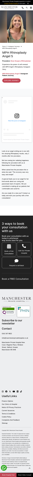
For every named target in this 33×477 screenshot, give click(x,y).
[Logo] (9, 7)
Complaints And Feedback (11, 420)
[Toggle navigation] (30, 7)
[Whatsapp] (4, 467)
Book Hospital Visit (8, 475)
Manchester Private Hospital (16, 430)
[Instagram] (3, 391)
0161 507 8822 (7, 333)
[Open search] (27, 7)
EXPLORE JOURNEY (11, 80)
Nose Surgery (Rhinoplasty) (21, 61)
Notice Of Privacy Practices (11, 407)
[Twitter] (10, 391)
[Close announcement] (28, 3)
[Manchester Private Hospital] (16, 299)
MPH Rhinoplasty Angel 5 (11, 74)
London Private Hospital (11, 3)
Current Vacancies (8, 410)
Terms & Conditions (8, 414)
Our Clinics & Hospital (9, 404)
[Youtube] (14, 391)
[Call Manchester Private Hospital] (23, 7)
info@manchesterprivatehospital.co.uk (15, 338)
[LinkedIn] (17, 391)
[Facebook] (6, 391)
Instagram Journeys (14, 46)
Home (4, 46)
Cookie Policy (6, 417)
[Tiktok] (21, 391)
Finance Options (7, 401)
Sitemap (4, 423)
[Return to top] (29, 468)
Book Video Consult (24, 475)
